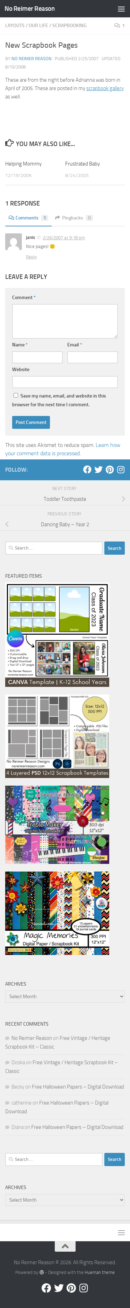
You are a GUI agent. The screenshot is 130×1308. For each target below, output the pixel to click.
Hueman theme (100, 1272)
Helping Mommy (23, 164)
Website (20, 369)
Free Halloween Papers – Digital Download (78, 1087)
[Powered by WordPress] (41, 1272)
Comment (24, 297)
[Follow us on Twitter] (98, 469)
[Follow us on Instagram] (120, 469)
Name (20, 345)
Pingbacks (76, 218)
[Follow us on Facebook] (87, 469)
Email (74, 345)
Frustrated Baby (82, 164)
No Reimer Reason (29, 9)
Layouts (15, 26)
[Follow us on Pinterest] (109, 469)
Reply (31, 256)
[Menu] (121, 8)
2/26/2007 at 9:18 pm (64, 237)
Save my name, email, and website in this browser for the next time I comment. (59, 400)
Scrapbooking (69, 26)
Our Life (38, 26)
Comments (31, 218)
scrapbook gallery (105, 88)
